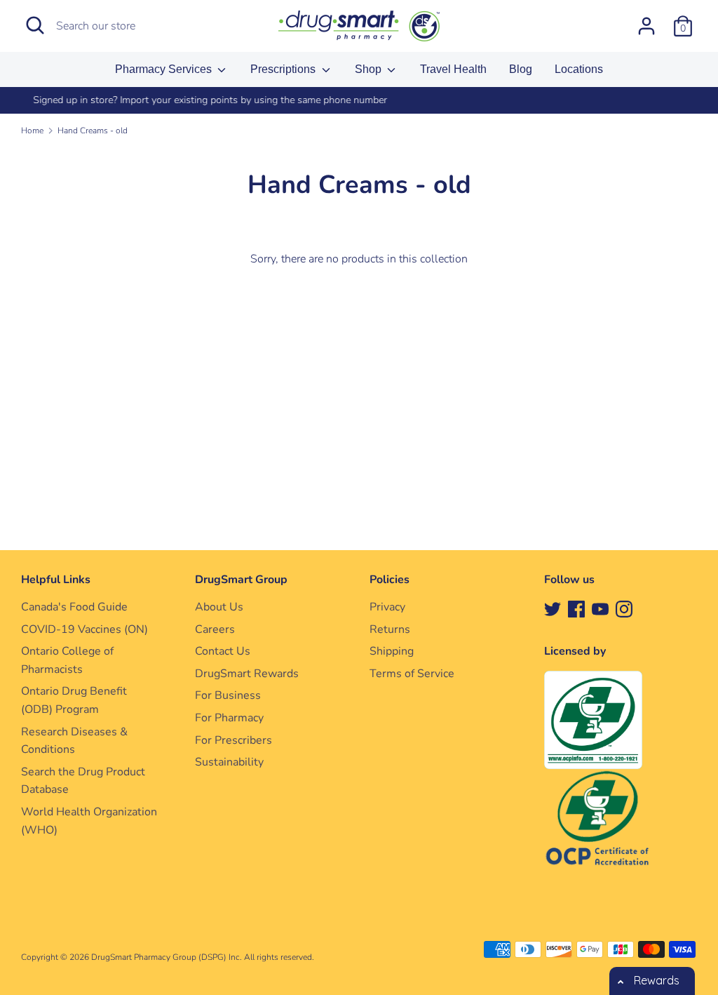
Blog (520, 69)
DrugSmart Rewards (247, 673)
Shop (369, 69)
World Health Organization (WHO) (89, 821)
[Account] (646, 20)
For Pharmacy (229, 718)
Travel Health (453, 69)
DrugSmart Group (241, 579)
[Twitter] (552, 608)
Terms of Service (412, 673)
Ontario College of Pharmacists (67, 660)
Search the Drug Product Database (83, 781)
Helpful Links (55, 579)
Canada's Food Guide (74, 607)
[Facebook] (576, 608)
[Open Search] (35, 25)
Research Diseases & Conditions (74, 741)
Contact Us (222, 651)
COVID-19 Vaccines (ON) (84, 629)
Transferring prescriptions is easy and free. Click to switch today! (436, 100)
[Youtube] (600, 608)
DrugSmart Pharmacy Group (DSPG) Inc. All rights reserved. (202, 957)
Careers (215, 629)
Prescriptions (284, 69)
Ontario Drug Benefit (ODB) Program (74, 700)
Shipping (392, 651)
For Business (228, 695)
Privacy (387, 607)
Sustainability (229, 762)
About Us (219, 607)
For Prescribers (233, 740)
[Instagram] (624, 608)
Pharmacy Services (165, 69)
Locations (579, 69)
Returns (390, 629)
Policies (389, 579)
